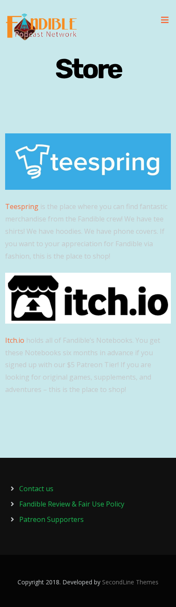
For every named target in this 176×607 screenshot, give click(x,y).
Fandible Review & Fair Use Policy (71, 504)
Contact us (36, 488)
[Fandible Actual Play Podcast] (41, 27)
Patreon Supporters (51, 519)
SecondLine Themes (130, 582)
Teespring (21, 206)
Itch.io (15, 340)
